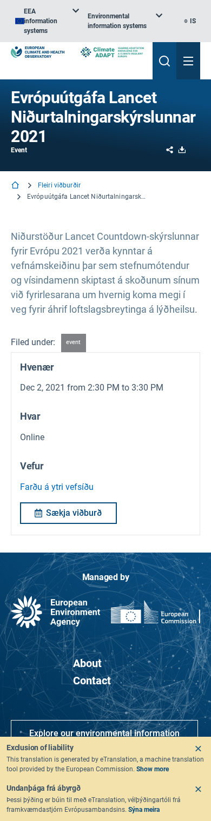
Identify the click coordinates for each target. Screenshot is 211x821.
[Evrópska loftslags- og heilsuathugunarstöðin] (37, 52)
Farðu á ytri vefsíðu (57, 487)
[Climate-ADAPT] (112, 52)
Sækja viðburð (74, 513)
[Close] (198, 748)
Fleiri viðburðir (59, 185)
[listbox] (47, 21)
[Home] (16, 186)
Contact (92, 680)
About (87, 663)
